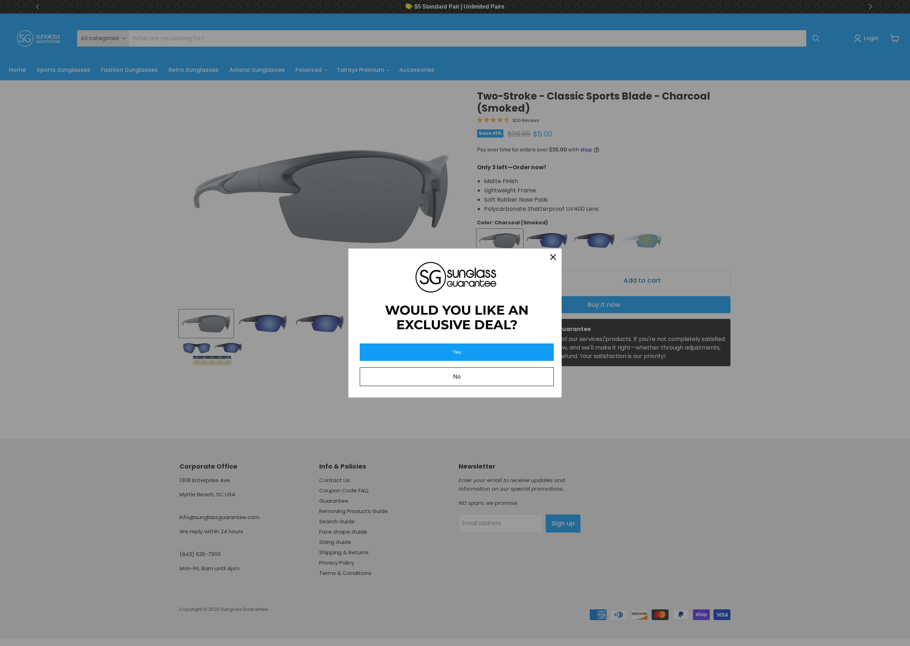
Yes (457, 352)
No (457, 377)
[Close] (553, 257)
